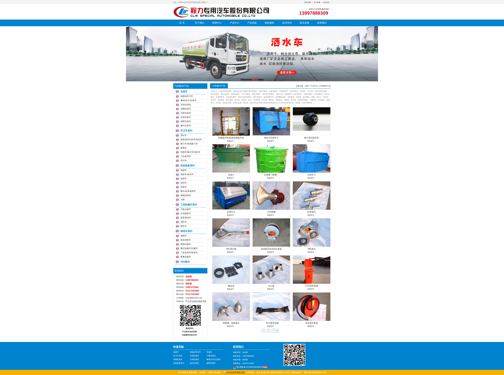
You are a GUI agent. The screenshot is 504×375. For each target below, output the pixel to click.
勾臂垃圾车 (185, 113)
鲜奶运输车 (185, 244)
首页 (307, 86)
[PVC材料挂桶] (311, 269)
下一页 (275, 331)
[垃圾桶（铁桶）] (271, 158)
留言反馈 (304, 23)
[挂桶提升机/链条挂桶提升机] (231, 121)
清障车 (183, 236)
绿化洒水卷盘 (311, 323)
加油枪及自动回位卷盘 (271, 249)
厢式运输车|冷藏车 (189, 248)
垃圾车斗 (311, 175)
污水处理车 (185, 156)
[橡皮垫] (231, 269)
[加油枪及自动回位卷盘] (271, 232)
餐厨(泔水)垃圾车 (188, 100)
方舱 (182, 199)
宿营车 (183, 187)
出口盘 (271, 286)
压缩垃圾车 (185, 117)
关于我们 (199, 23)
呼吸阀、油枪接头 (231, 323)
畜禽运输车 (185, 257)
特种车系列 (186, 231)
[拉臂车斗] (231, 195)
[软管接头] (311, 195)
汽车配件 (185, 261)
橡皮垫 (231, 286)
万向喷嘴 (271, 212)
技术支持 (287, 23)
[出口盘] (271, 269)
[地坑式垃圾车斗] (271, 121)
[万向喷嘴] (271, 195)
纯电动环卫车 (186, 96)
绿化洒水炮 (231, 249)
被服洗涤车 (185, 195)
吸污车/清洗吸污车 (189, 144)
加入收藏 (317, 2)
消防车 (183, 222)
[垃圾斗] (231, 158)
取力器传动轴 (271, 323)
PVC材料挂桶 (311, 286)
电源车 (183, 170)
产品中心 (234, 23)
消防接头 (311, 249)
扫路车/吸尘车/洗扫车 (190, 152)
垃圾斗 (231, 175)
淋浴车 (183, 183)
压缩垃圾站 (185, 104)
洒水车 (183, 135)
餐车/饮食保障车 (188, 191)
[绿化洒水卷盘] (311, 306)
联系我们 (322, 23)
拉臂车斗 (231, 212)
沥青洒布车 (185, 218)
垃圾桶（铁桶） (271, 175)
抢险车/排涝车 (187, 174)
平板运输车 (185, 209)
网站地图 (307, 2)
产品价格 (252, 23)
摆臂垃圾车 (185, 121)
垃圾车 (184, 91)
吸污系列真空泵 (311, 138)
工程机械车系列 (188, 204)
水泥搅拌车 (185, 213)
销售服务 (269, 23)
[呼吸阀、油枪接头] (231, 306)
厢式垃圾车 (185, 125)
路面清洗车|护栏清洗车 (191, 139)
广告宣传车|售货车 (189, 252)
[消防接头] (311, 232)
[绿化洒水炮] (231, 232)
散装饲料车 (185, 240)
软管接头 (311, 212)
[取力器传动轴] (271, 306)
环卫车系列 (186, 130)
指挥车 (183, 178)
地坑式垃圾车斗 (271, 138)
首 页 (182, 23)
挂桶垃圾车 (185, 109)
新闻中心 (217, 23)
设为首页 (326, 2)
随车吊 (183, 226)
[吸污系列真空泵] (311, 121)
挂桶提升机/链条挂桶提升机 (231, 138)
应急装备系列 (187, 165)
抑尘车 (183, 160)
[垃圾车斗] (311, 158)
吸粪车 (183, 148)
